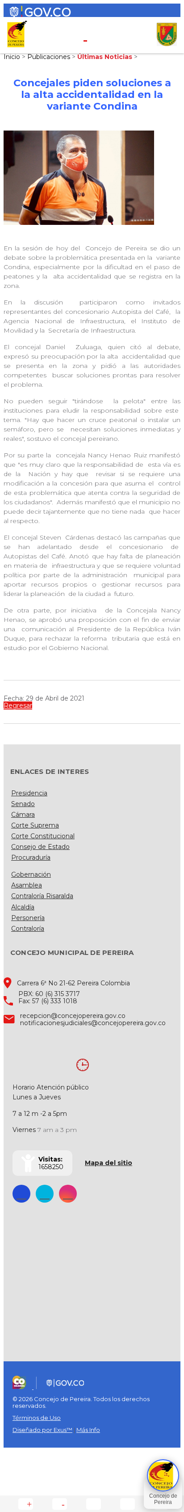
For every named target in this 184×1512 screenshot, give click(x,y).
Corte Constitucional (43, 836)
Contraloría (27, 929)
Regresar (18, 705)
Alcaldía (22, 907)
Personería (28, 918)
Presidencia (29, 793)
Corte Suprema (35, 825)
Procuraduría (30, 857)
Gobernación (31, 874)
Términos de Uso (37, 1417)
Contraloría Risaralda (42, 896)
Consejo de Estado (40, 847)
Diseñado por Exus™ (42, 1429)
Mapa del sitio (108, 1163)
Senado (23, 804)
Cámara (23, 815)
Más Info (88, 1429)
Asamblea (26, 885)
